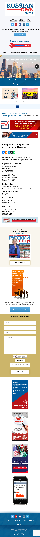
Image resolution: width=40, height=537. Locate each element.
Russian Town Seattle (9, 113)
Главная (4, 80)
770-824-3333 (32, 52)
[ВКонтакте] (3, 152)
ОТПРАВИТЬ (20, 371)
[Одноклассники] (6, 152)
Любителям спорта (31, 116)
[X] (11, 152)
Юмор (37, 80)
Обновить (20, 360)
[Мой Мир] (9, 152)
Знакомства (28, 80)
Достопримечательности (12, 116)
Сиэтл (23, 113)
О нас (11, 80)
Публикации (19, 80)
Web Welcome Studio (20, 535)
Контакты (24, 84)
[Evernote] (14, 152)
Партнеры (16, 84)
